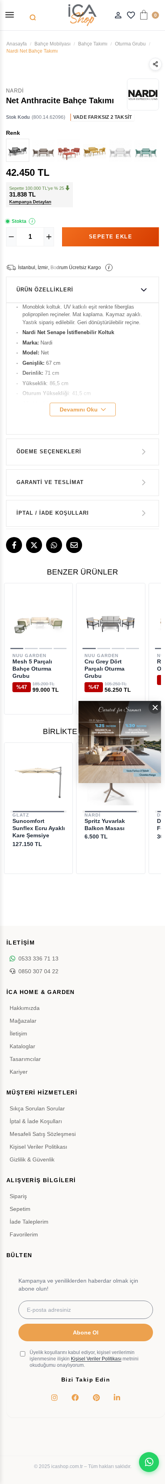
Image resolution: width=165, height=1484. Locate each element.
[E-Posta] (74, 545)
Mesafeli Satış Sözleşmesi (43, 1134)
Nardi (93, 815)
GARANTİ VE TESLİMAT (50, 482)
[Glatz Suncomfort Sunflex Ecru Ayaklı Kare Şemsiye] (38, 781)
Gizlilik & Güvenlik (32, 1159)
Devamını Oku (79, 409)
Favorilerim (24, 1234)
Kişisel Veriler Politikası (38, 1147)
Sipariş (18, 1196)
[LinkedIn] (117, 1397)
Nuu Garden (29, 655)
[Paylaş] (155, 64)
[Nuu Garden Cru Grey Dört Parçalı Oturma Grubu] (110, 621)
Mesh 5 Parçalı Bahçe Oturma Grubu (32, 668)
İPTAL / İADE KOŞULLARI (52, 513)
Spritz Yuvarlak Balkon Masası (105, 824)
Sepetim (20, 1209)
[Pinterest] (96, 1397)
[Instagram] (54, 1397)
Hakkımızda (25, 1008)
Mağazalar (23, 1021)
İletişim (18, 1033)
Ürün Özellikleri (44, 290)
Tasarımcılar (25, 1059)
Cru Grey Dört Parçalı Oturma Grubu (105, 668)
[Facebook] (14, 545)
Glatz (20, 815)
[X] (34, 545)
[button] (16, 648)
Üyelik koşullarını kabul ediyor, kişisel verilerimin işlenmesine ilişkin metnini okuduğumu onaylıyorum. (84, 1359)
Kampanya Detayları (30, 201)
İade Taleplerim (29, 1221)
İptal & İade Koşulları (36, 1121)
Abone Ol (86, 1332)
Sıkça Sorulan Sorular (37, 1108)
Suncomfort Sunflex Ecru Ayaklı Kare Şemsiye (38, 828)
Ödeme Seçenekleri (48, 452)
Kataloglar (22, 1046)
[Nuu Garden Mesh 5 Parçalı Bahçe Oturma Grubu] (38, 621)
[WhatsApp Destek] (149, 1462)
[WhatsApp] (54, 545)
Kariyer (19, 1072)
